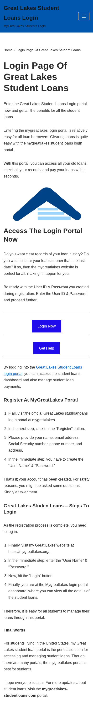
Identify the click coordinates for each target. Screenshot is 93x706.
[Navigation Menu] (83, 16)
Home (8, 50)
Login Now (46, 326)
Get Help (46, 348)
